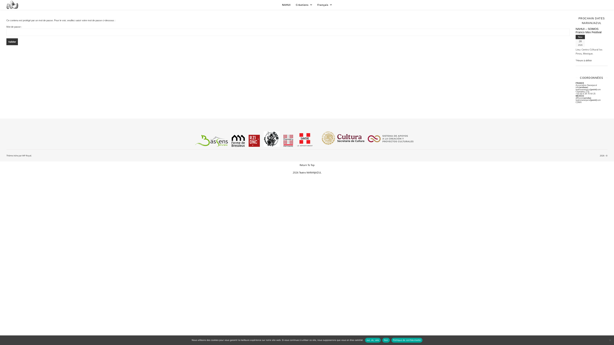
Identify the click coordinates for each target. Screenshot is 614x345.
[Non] (610, 340)
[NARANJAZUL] (12, 5)
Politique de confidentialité (407, 340)
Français (322, 4)
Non (386, 340)
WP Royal (26, 155)
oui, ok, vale (373, 340)
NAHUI (286, 4)
